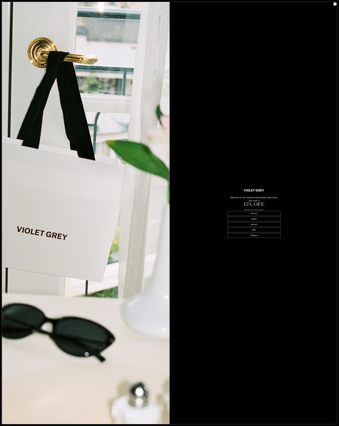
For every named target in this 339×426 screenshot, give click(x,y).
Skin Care (254, 213)
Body (254, 230)
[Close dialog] (335, 4)
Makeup (254, 219)
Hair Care (254, 224)
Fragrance (254, 235)
